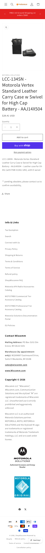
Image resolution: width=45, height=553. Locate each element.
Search (8, 236)
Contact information (31, 543)
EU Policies (10, 325)
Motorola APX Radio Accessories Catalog (19, 288)
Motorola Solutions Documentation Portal (21, 317)
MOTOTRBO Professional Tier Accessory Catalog (18, 308)
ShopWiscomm (21, 535)
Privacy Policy (11, 249)
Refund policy (11, 274)
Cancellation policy (24, 547)
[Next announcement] (40, 14)
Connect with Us (12, 242)
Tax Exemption (11, 230)
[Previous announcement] (5, 14)
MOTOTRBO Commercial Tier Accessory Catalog (18, 298)
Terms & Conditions (14, 261)
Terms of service (15, 543)
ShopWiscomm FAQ (14, 280)
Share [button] (7, 193)
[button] (6, 4)
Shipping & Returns (14, 255)
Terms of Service (12, 267)
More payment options (22, 152)
